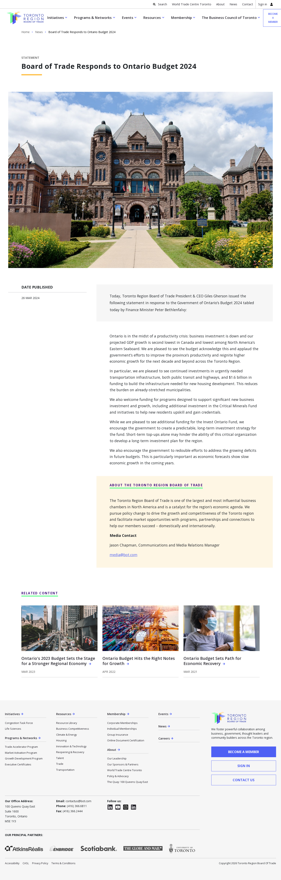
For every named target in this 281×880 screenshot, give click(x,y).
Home (25, 32)
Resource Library (66, 723)
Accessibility (12, 863)
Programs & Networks (93, 17)
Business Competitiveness (72, 728)
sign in (243, 766)
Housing (61, 740)
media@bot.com (123, 554)
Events (127, 17)
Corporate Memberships (122, 723)
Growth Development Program (24, 758)
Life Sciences (13, 728)
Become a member (243, 752)
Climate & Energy (66, 734)
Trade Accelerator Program (21, 747)
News (233, 4)
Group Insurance (117, 734)
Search (162, 4)
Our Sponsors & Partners (122, 764)
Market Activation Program (21, 753)
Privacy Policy (40, 863)
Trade (59, 764)
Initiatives (55, 17)
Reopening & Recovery (70, 752)
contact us (243, 780)
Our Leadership (117, 758)
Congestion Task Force (19, 723)
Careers (164, 738)
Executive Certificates (18, 764)
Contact (247, 4)
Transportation (65, 770)
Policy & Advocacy (118, 776)
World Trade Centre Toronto (191, 4)
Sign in (262, 4)
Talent (60, 758)
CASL (26, 863)
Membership (181, 17)
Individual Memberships (122, 728)
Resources (152, 17)
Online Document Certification (125, 740)
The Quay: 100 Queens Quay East (127, 782)
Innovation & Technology (71, 746)
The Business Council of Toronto (229, 17)
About (220, 4)
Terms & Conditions (63, 863)
